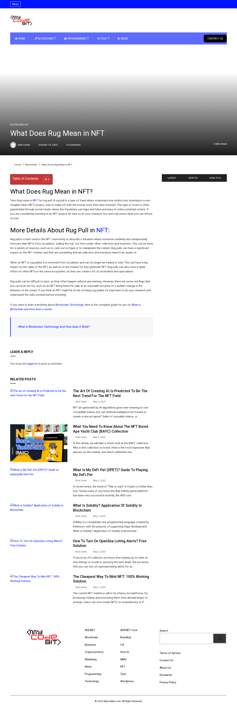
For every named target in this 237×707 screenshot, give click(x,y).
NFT (27, 125)
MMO (123, 659)
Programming (93, 674)
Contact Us (215, 38)
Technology (92, 681)
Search (164, 630)
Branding (125, 637)
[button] (44, 179)
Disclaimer (166, 675)
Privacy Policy (168, 682)
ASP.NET (90, 630)
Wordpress (127, 681)
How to (124, 652)
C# (122, 644)
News (88, 666)
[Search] (219, 638)
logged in (31, 363)
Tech (123, 674)
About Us (165, 667)
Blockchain (17, 125)
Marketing (91, 659)
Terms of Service (170, 653)
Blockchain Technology (69, 304)
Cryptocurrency (94, 652)
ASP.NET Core (128, 630)
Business (90, 644)
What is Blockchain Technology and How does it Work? (54, 326)
